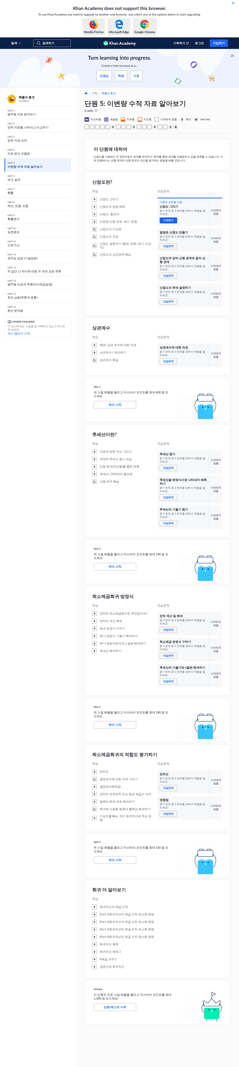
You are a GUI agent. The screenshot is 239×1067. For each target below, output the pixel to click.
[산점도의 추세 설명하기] (102, 127)
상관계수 (101, 328)
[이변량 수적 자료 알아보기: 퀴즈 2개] (134, 127)
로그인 (199, 43)
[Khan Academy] (119, 43)
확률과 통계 (109, 93)
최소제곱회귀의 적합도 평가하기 (124, 755)
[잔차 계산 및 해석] (139, 127)
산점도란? (102, 182)
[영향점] (165, 127)
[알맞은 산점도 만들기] (92, 127)
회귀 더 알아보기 (109, 890)
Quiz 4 (97, 842)
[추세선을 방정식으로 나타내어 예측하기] (123, 127)
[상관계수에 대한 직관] (107, 127)
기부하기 (179, 43)
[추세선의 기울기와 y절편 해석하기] (149, 127)
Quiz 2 (97, 549)
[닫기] (233, 3)
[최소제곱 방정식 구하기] (144, 127)
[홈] (86, 94)
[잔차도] (160, 127)
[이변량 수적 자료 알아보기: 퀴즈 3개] (155, 127)
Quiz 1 (97, 387)
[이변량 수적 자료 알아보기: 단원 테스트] (175, 127)
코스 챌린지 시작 (19, 333)
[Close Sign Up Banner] (232, 55)
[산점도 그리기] (87, 127)
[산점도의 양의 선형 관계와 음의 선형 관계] (97, 127)
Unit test (98, 989)
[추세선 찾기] (118, 127)
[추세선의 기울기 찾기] (128, 127)
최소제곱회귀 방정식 (113, 596)
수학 (94, 93)
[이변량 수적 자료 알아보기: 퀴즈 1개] (113, 127)
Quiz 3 (97, 707)
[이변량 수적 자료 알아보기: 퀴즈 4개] (170, 127)
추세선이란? (104, 434)
